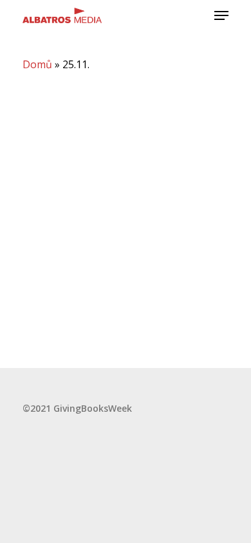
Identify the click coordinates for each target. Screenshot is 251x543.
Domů (37, 64)
